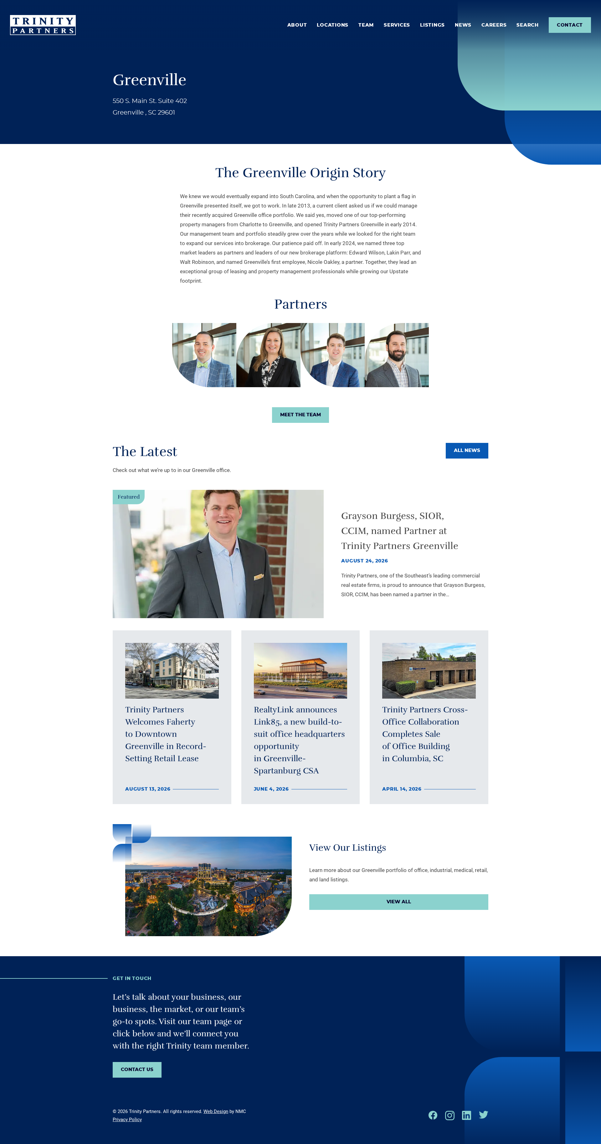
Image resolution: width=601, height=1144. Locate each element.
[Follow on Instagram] (450, 1115)
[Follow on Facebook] (433, 1115)
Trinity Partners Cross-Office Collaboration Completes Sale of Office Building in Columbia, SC (425, 734)
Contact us (137, 1069)
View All (399, 902)
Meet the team (300, 415)
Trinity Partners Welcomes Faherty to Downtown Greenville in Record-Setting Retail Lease (165, 734)
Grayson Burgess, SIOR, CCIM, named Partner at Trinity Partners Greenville (399, 531)
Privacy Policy (127, 1119)
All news (467, 450)
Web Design (215, 1111)
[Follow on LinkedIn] (466, 1115)
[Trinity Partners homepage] (43, 25)
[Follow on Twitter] (483, 1115)
